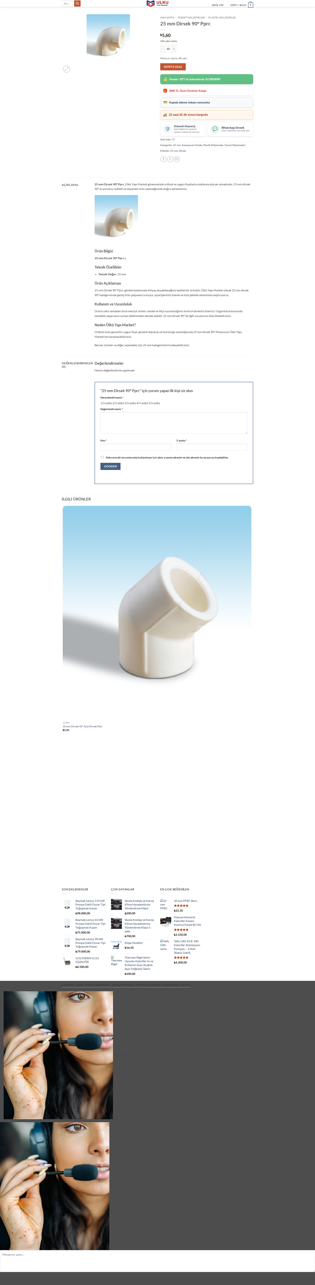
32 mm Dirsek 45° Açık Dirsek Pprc (83, 726)
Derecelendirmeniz (112, 397)
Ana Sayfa (167, 17)
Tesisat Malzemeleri (191, 17)
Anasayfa (68, 984)
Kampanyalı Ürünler (192, 145)
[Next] (75, 67)
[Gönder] (77, 3)
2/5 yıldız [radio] (118, 403)
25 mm (177, 145)
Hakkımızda (171, 984)
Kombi (79, 984)
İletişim (185, 984)
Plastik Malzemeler (222, 17)
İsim (103, 440)
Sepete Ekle (173, 66)
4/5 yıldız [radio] (142, 403)
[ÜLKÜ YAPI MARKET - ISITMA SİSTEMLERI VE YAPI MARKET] (157, 3)
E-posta (182, 440)
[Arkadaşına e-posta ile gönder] (177, 159)
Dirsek (182, 150)
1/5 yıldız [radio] (106, 403)
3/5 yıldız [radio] (130, 403)
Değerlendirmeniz (111, 409)
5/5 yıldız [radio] (154, 403)
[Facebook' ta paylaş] (164, 159)
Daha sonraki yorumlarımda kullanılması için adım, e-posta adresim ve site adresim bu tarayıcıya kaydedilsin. (167, 457)
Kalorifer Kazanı (123, 984)
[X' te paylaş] (170, 159)
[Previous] (63, 874)
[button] (217, 5)
